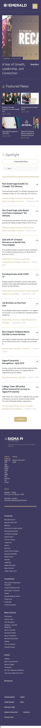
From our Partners (9, 644)
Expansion (7, 548)
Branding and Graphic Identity (13, 528)
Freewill (6, 593)
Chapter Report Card (10, 571)
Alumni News (7, 259)
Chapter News (7, 348)
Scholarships (8, 599)
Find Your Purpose (9, 539)
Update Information (10, 565)
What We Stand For (9, 519)
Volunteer (7, 559)
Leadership (7, 562)
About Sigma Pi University (11, 590)
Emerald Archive (21, 162)
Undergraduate (9, 697)
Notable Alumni (8, 556)
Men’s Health (26, 291)
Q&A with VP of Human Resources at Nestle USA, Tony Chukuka (14, 242)
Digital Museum (9, 537)
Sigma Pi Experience (28, 320)
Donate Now (7, 602)
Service (5, 406)
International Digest (10, 633)
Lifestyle (6, 641)
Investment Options (10, 605)
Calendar (7, 658)
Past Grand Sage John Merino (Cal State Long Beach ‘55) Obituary (15, 213)
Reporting (7, 525)
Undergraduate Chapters (12, 409)
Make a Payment (9, 568)
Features (18, 198)
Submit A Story (8, 619)
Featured (20, 201)
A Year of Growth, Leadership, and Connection (13, 69)
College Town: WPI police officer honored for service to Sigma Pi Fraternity (16, 389)
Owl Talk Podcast (9, 622)
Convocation (7, 667)
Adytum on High (8, 198)
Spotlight (12, 201)
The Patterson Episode (10, 534)
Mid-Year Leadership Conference (14, 670)
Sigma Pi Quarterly (9, 630)
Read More (35, 64)
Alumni (22, 697)
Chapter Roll (8, 542)
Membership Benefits (10, 554)
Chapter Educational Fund (12, 587)
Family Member (9, 702)
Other (22, 702)
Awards (6, 545)
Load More (21, 419)
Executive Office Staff (10, 522)
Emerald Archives (9, 647)
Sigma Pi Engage (9, 664)
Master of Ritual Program (11, 551)
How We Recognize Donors (12, 596)
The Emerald (8, 616)
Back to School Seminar (11, 661)
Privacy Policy (9, 717)
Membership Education (11, 531)
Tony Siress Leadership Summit (13, 673)
